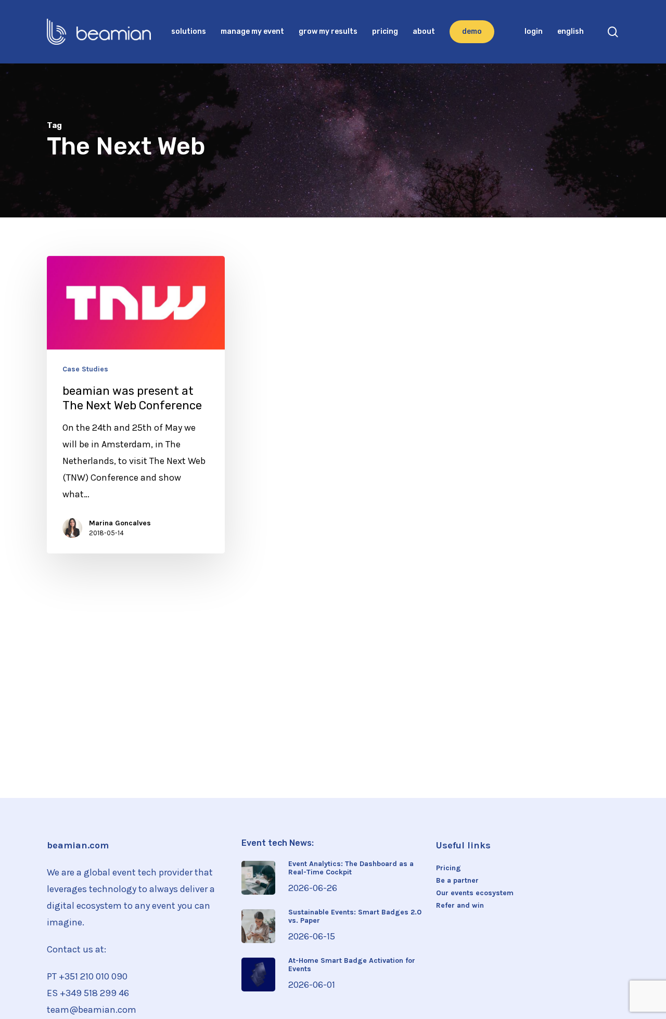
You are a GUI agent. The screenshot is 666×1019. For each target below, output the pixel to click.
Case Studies (85, 369)
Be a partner (457, 880)
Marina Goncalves (120, 523)
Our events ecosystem (475, 893)
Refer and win (460, 905)
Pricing (448, 868)
